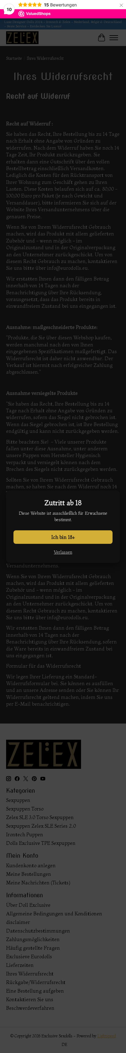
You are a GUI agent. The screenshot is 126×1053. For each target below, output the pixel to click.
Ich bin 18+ (63, 537)
